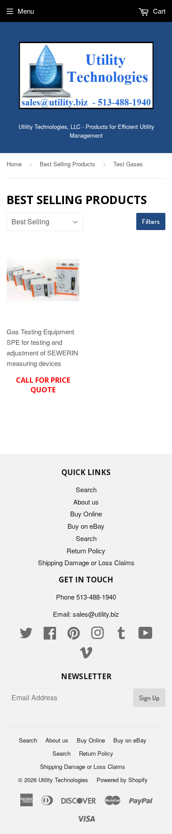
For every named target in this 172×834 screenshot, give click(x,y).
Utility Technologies (63, 779)
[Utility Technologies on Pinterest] (73, 635)
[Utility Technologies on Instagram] (97, 635)
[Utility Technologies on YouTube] (145, 635)
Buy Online (86, 513)
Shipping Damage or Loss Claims (86, 562)
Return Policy (86, 550)
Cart (158, 10)
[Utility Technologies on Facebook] (49, 635)
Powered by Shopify (122, 779)
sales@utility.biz (96, 613)
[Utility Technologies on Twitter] (26, 635)
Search (86, 489)
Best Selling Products (67, 164)
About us (86, 501)
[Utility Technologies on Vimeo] (86, 654)
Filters (151, 221)
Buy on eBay (86, 525)
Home (14, 164)
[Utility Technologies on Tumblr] (121, 635)
